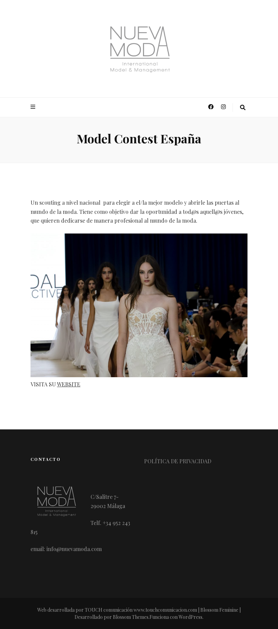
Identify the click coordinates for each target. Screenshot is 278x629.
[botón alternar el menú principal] (34, 106)
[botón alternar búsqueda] (242, 107)
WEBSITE (68, 384)
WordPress (190, 617)
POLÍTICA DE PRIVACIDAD (177, 461)
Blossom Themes (130, 617)
